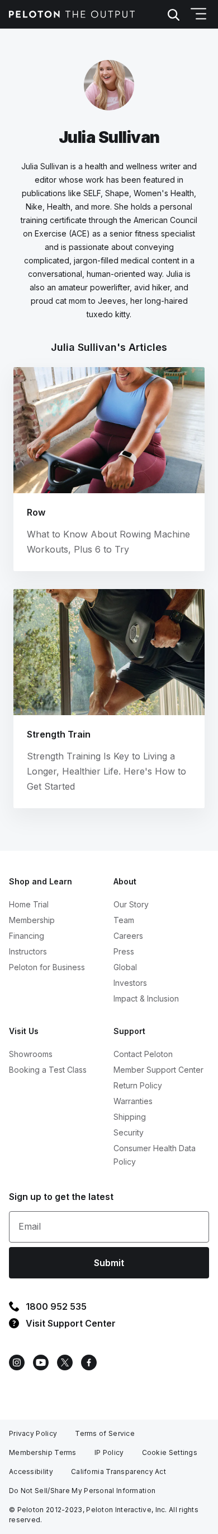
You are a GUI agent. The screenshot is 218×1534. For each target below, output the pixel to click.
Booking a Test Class (48, 1069)
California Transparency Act (118, 1471)
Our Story (131, 904)
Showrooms (31, 1054)
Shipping (129, 1116)
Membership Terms (43, 1452)
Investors (130, 983)
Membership (32, 920)
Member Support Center (158, 1069)
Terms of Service (105, 1433)
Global (125, 967)
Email (29, 1226)
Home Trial (29, 904)
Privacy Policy (33, 1433)
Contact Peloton (143, 1054)
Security (128, 1132)
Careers (128, 935)
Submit (109, 1262)
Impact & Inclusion (146, 998)
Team (123, 920)
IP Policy (109, 1452)
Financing (26, 935)
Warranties (133, 1101)
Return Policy (137, 1085)
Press (123, 951)
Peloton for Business (47, 967)
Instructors (28, 951)
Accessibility (31, 1471)
